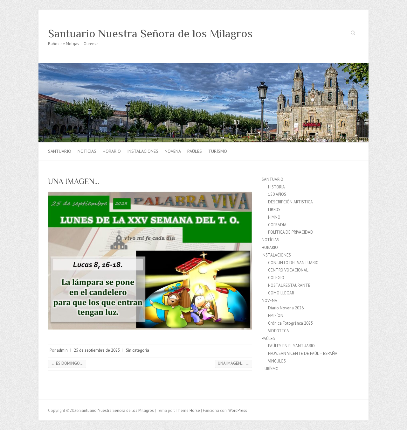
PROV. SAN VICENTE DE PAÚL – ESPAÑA (302, 353)
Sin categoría (137, 350)
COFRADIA (277, 225)
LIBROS (274, 209)
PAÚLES (194, 151)
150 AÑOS (277, 194)
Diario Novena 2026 (286, 308)
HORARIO (112, 151)
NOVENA (173, 151)
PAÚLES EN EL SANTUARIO (291, 346)
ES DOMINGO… (67, 363)
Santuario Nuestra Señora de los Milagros (150, 33)
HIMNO (274, 217)
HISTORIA (276, 187)
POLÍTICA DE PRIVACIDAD (290, 232)
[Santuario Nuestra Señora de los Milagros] (203, 65)
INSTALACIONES (142, 151)
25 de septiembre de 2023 (97, 350)
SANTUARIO (59, 151)
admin (62, 350)
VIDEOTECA (278, 331)
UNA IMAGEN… (233, 363)
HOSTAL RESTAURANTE (289, 285)
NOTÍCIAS (87, 151)
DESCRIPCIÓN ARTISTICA (290, 202)
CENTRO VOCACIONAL (288, 270)
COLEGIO (276, 277)
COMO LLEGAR (281, 293)
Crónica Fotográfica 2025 (290, 323)
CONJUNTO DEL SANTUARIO (293, 262)
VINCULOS (277, 361)
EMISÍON (275, 315)
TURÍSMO (217, 151)
